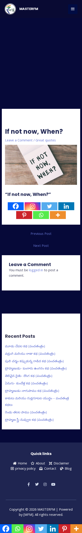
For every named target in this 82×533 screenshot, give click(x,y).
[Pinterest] (24, 215)
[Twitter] (49, 206)
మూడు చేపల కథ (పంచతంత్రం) (25, 346)
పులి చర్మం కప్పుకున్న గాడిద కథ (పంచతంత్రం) (34, 361)
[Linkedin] (66, 206)
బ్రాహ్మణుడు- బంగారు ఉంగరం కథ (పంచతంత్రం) (36, 368)
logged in (36, 270)
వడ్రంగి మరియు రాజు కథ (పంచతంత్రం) (30, 353)
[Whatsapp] (41, 215)
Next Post (41, 245)
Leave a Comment (19, 140)
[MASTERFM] (10, 9)
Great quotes (46, 140)
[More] (58, 215)
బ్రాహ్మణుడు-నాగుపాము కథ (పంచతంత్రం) (32, 390)
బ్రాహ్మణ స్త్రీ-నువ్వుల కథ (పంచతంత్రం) (29, 419)
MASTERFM (28, 9)
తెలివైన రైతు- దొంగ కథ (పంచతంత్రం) (28, 375)
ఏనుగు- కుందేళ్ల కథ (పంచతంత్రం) (26, 383)
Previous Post (41, 233)
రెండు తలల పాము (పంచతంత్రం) (26, 412)
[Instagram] (33, 206)
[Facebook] (16, 206)
